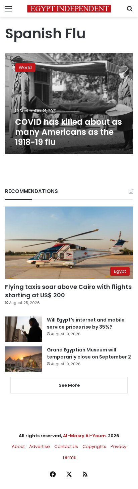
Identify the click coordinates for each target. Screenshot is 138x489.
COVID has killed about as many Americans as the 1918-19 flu (68, 132)
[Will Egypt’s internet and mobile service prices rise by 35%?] (23, 329)
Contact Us (66, 446)
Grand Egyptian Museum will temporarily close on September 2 (89, 353)
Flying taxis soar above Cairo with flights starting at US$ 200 (68, 291)
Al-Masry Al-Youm (84, 435)
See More (69, 385)
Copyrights (94, 446)
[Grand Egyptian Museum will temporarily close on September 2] (23, 359)
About (18, 446)
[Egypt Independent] (69, 8)
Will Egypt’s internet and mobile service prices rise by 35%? (86, 323)
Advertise (39, 446)
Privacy (118, 446)
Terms (69, 457)
